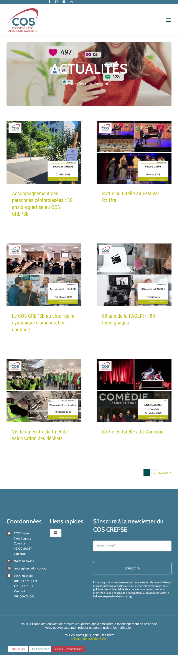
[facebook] (49, 1)
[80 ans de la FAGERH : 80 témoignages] (134, 274)
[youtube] (64, 1)
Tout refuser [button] (17, 649)
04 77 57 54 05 (24, 561)
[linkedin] (71, 1)
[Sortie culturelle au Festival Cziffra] (134, 152)
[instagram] (56, 1)
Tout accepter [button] (40, 649)
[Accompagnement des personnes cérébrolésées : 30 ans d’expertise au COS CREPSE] (44, 152)
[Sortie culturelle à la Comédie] (134, 390)
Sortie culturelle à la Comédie (132, 432)
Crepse (44, 174)
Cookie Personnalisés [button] (68, 649)
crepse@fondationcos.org (30, 568)
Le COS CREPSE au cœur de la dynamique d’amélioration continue (43, 322)
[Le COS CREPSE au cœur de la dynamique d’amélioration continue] (44, 274)
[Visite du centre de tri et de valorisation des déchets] (44, 390)
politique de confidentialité (108, 589)
